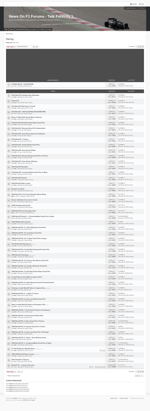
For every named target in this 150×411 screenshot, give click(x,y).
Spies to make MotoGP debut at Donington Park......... (30, 304)
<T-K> (17, 42)
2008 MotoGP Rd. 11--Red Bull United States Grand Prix (31, 271)
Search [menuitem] (12, 29)
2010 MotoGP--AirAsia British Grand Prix (26, 145)
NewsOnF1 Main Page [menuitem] (22, 29)
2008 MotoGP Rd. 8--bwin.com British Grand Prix (28, 299)
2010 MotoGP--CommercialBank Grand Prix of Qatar (29, 172)
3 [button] (140, 47)
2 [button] (138, 47)
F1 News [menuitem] (33, 29)
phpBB (15, 398)
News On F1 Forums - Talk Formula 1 (41, 16)
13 (104, 367)
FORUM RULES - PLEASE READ (22, 84)
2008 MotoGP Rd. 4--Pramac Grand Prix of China (28, 326)
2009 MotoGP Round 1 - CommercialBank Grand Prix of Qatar (33, 216)
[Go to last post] (124, 84)
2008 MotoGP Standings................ (23, 255)
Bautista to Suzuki (18, 189)
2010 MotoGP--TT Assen (20, 139)
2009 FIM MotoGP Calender (21, 222)
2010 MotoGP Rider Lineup (21, 183)
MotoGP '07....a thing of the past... (23, 365)
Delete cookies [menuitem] (124, 398)
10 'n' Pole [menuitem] (41, 29)
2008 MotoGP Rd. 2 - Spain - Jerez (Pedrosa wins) (29, 337)
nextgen (33, 400)
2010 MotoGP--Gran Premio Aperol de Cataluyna (28, 134)
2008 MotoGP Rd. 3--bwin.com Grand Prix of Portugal (30, 332)
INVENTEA (26, 400)
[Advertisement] (75, 63)
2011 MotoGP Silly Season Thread (23, 106)
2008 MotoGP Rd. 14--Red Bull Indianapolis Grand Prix (30, 249)
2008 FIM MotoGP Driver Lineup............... (26, 354)
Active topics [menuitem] (141, 8)
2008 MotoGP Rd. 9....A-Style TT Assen (25, 293)
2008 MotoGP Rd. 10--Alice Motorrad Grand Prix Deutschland (33, 282)
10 (97, 367)
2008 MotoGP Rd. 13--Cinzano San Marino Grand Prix (30, 260)
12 (101, 367)
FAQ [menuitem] (6, 29)
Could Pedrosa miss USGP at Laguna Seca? (27, 277)
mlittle (121, 84)
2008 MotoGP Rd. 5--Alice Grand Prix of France (28, 321)
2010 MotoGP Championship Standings (25, 95)
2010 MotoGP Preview (19, 178)
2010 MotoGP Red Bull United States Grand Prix (28, 123)
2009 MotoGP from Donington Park (24, 211)
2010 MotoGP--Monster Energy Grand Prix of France (30, 156)
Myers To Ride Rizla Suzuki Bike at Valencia (27, 117)
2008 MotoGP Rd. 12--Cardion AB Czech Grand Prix (29, 266)
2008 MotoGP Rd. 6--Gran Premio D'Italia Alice (27, 315)
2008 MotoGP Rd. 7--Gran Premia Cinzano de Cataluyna (31, 310)
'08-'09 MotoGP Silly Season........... (24, 244)
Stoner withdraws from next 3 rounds (24, 200)
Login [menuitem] (142, 4)
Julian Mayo (123, 216)
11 (99, 367)
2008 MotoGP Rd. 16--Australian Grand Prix (27, 233)
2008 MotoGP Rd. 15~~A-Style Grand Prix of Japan (29, 238)
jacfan (15, 102)
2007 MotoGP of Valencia (20, 359)
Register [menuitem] (134, 4)
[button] (143, 46)
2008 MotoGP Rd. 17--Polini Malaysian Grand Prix (29, 227)
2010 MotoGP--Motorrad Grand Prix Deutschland (28, 128)
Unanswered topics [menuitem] (130, 8)
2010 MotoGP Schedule (20, 167)
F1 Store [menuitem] (49, 29)
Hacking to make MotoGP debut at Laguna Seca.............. (31, 288)
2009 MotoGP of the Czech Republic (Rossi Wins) (29, 194)
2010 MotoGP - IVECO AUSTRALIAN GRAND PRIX (29, 112)
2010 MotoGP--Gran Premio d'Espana (24, 161)
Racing (9, 39)
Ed (14, 42)
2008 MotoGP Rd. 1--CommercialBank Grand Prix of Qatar (31, 343)
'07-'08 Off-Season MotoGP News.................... (27, 348)
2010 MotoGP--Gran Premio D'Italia (24, 150)
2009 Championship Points (21, 205)
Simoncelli (15, 101)
